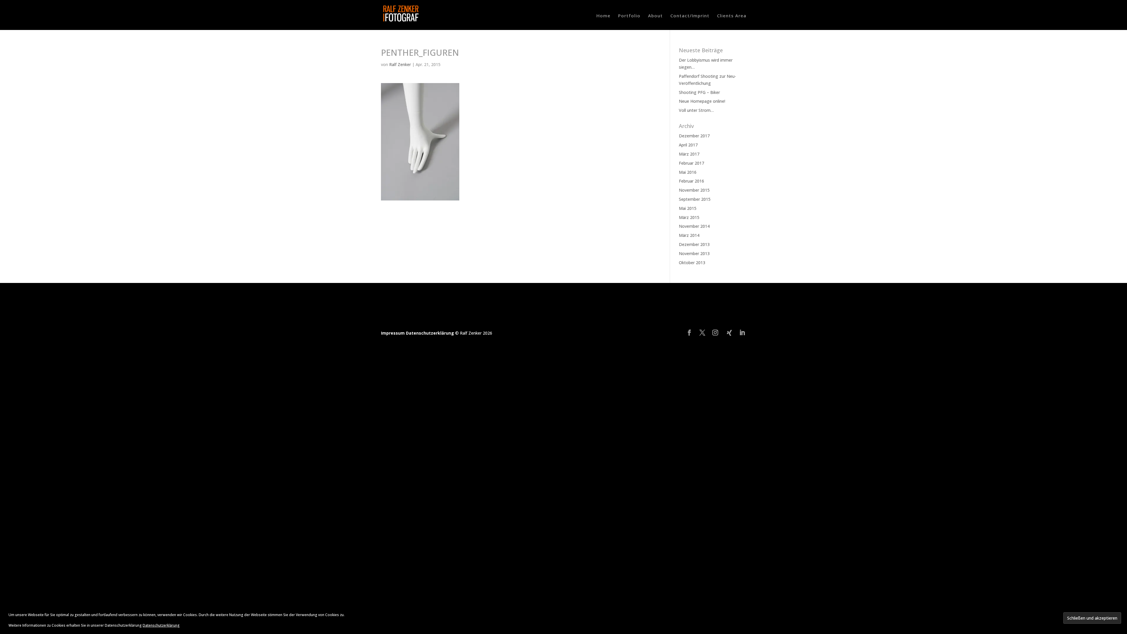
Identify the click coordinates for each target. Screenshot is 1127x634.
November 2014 (694, 226)
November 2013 (694, 253)
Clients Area (731, 16)
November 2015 (694, 190)
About (655, 16)
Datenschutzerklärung (430, 333)
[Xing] (729, 333)
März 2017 (689, 154)
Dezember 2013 (694, 244)
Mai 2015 (687, 208)
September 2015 (695, 199)
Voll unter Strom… (696, 110)
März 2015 (689, 217)
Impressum (393, 333)
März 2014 (689, 235)
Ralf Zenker (400, 64)
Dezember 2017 (694, 136)
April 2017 (688, 145)
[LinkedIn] (742, 333)
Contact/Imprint (689, 16)
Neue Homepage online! (702, 101)
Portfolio (629, 16)
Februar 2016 (691, 181)
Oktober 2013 (692, 262)
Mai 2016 (687, 172)
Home (603, 16)
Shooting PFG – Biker (699, 92)
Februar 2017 (691, 163)
